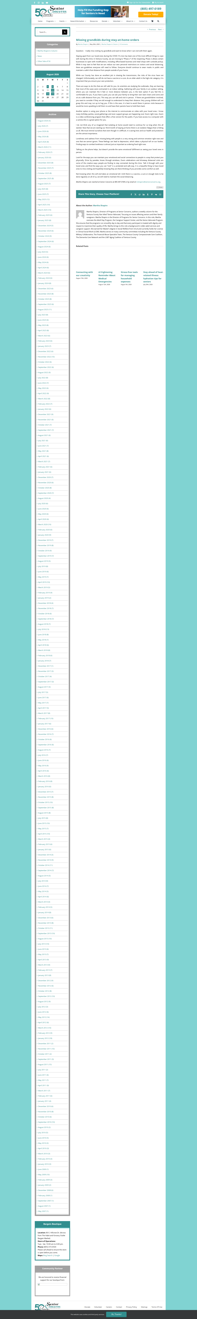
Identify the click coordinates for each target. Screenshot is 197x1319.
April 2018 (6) (43, 645)
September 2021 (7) (46, 430)
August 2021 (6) (44, 435)
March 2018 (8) (44, 650)
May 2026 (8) (43, 136)
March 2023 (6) (44, 336)
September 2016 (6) (46, 744)
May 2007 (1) (43, 1211)
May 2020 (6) (43, 514)
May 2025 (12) (43, 199)
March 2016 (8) (44, 776)
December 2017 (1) (45, 666)
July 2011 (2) (43, 1070)
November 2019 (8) (45, 545)
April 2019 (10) (44, 582)
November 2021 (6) (45, 419)
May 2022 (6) (43, 388)
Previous (152, 29)
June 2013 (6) (43, 949)
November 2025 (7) (45, 168)
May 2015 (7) (43, 828)
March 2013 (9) (44, 965)
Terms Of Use (157, 1307)
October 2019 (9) (45, 550)
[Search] (158, 21)
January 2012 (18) (45, 1038)
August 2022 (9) (44, 372)
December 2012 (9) (45, 980)
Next (160, 29)
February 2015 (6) (45, 844)
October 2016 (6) (45, 739)
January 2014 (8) (44, 912)
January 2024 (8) (44, 283)
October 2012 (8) (45, 991)
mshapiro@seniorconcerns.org (148, 182)
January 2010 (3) (44, 1164)
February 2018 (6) (45, 655)
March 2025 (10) (44, 210)
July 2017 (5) (43, 692)
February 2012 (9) (45, 1033)
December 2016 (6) (45, 729)
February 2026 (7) (45, 152)
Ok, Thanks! (116, 1314)
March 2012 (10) (44, 1028)
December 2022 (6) (45, 351)
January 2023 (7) (44, 346)
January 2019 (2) (44, 598)
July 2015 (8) (43, 818)
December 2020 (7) (45, 477)
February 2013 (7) (45, 970)
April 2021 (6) (43, 456)
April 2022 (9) (43, 393)
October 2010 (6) (45, 1117)
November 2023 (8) (45, 294)
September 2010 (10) (46, 1122)
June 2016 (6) (43, 760)
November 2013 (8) (45, 923)
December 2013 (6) (45, 918)
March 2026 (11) (44, 147)
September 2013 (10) (46, 933)
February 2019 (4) (45, 592)
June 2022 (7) (43, 383)
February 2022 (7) (45, 404)
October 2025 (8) (45, 173)
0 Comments (124, 44)
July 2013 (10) (43, 944)
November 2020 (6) (45, 482)
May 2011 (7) (43, 1080)
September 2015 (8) (46, 807)
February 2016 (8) (45, 781)
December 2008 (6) (45, 1190)
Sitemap (144, 1307)
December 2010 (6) (45, 1106)
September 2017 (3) (46, 682)
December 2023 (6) (45, 288)
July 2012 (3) (43, 1007)
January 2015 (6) (44, 849)
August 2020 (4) (44, 498)
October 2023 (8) (45, 299)
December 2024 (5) (45, 225)
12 (53, 90)
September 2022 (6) (46, 367)
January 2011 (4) (44, 1101)
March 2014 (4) (44, 902)
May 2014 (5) (43, 891)
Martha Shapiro (83, 44)
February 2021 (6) (45, 467)
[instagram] (39, 3)
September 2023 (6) (46, 304)
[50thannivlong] (51, 7)
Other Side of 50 (44, 61)
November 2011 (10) (46, 1049)
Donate (87, 1307)
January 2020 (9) (44, 535)
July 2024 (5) (43, 252)
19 (53, 94)
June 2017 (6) (43, 697)
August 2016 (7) (44, 750)
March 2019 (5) (44, 587)
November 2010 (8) (45, 1111)
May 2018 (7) (43, 640)
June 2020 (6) (43, 509)
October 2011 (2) (45, 1054)
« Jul (36, 105)
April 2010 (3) (43, 1148)
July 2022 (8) (43, 378)
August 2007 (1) (44, 1206)
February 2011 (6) (45, 1096)
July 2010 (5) (43, 1132)
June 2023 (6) (43, 320)
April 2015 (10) (44, 834)
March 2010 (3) (44, 1153)
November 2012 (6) (45, 986)
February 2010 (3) (45, 1159)
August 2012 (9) (44, 1001)
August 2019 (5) (44, 561)
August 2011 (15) (45, 1064)
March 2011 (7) (44, 1090)
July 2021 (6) (43, 440)
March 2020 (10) (44, 524)
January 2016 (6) (44, 786)
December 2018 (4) (45, 603)
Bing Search (47, 1255)
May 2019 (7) (43, 577)
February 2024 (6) (45, 278)
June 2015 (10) (44, 823)
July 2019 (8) (43, 566)
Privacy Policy (131, 1307)
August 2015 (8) (44, 813)
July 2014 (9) (43, 881)
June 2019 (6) (43, 571)
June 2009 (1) (43, 1169)
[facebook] (34, 3)
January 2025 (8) (44, 220)
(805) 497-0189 (150, 9)
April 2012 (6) (43, 1022)
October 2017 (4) (45, 676)
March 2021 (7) (44, 461)
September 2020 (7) (46, 493)
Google (57, 1255)
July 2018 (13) (43, 629)
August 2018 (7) (44, 624)
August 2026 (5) (44, 121)
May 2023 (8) (43, 325)
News (40, 56)
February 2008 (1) (45, 1195)
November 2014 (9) (45, 860)
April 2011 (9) (43, 1085)
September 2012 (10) (46, 996)
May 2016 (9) (43, 765)
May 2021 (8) (43, 451)
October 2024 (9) (45, 236)
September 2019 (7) (46, 556)
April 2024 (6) (43, 267)
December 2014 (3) (45, 855)
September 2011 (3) (46, 1059)
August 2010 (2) (44, 1127)
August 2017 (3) (44, 687)
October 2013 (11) (45, 928)
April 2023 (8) (43, 330)
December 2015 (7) (45, 792)
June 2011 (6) (43, 1075)
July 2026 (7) (43, 126)
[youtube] (47, 3)
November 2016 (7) (45, 734)
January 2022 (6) (44, 409)
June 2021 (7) (43, 446)
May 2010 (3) (43, 1143)
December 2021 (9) (45, 414)
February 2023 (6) (45, 341)
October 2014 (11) (45, 865)
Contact (119, 1307)
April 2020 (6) (43, 519)
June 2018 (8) (43, 634)
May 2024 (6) (43, 262)
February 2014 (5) (45, 907)
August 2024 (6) (44, 246)
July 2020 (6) (43, 503)
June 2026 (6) (43, 131)
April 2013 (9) (43, 959)
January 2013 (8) (44, 975)
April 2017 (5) (43, 708)
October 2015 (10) (45, 802)
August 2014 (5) (44, 876)
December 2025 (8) (45, 163)
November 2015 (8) (45, 797)
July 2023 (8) (43, 315)
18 (48, 94)
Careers (109, 1307)
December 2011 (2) (45, 1043)
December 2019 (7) (45, 540)
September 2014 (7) (46, 870)
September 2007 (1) (46, 1201)
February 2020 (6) (45, 530)
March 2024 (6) (44, 273)
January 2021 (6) (44, 472)
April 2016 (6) (43, 771)
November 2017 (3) (45, 671)
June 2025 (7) (43, 194)
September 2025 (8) (46, 178)
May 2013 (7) (43, 954)
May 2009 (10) (43, 1174)
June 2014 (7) (43, 886)
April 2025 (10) (44, 204)
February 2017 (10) (45, 718)
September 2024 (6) (46, 241)
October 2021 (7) (45, 425)
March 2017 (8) (44, 713)
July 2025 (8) (43, 189)
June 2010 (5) (43, 1138)
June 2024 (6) (43, 257)
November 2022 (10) (46, 357)
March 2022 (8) (44, 398)
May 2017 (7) (43, 703)
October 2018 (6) (45, 613)
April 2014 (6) (43, 896)
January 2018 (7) (44, 661)
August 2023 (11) (45, 309)
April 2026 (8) (43, 142)
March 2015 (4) (44, 839)
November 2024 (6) (45, 231)
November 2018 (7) (45, 608)
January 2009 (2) (44, 1185)
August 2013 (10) (45, 938)
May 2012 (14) (43, 1017)
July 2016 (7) (43, 755)
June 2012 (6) (43, 1012)
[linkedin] (43, 3)
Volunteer (98, 1307)
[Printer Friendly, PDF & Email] (159, 187)
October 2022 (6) (45, 362)
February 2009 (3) (45, 1180)
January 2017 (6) (44, 724)
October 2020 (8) (45, 488)
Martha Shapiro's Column (110, 44)
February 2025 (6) (45, 215)
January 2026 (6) (44, 157)
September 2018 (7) (46, 619)
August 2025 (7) (44, 184)
